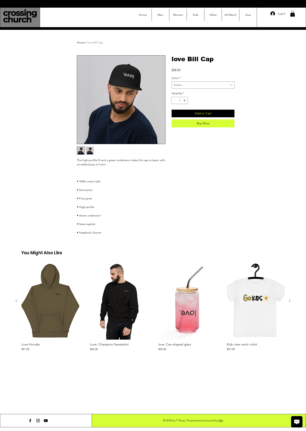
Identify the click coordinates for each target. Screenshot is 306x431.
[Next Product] (290, 301)
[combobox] (203, 85)
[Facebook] (30, 420)
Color (176, 78)
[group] (153, 307)
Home (81, 42)
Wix (221, 420)
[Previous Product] (16, 301)
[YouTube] (45, 420)
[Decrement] (174, 100)
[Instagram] (38, 420)
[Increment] (184, 100)
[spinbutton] (179, 100)
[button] (292, 14)
